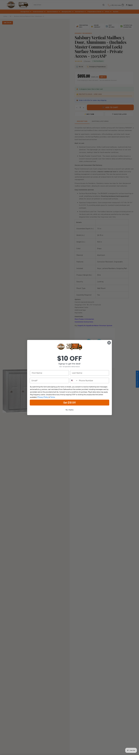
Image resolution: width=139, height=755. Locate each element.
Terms (52, 397)
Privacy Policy (42, 397)
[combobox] (74, 380)
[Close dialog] (109, 343)
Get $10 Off (69, 402)
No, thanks (70, 410)
